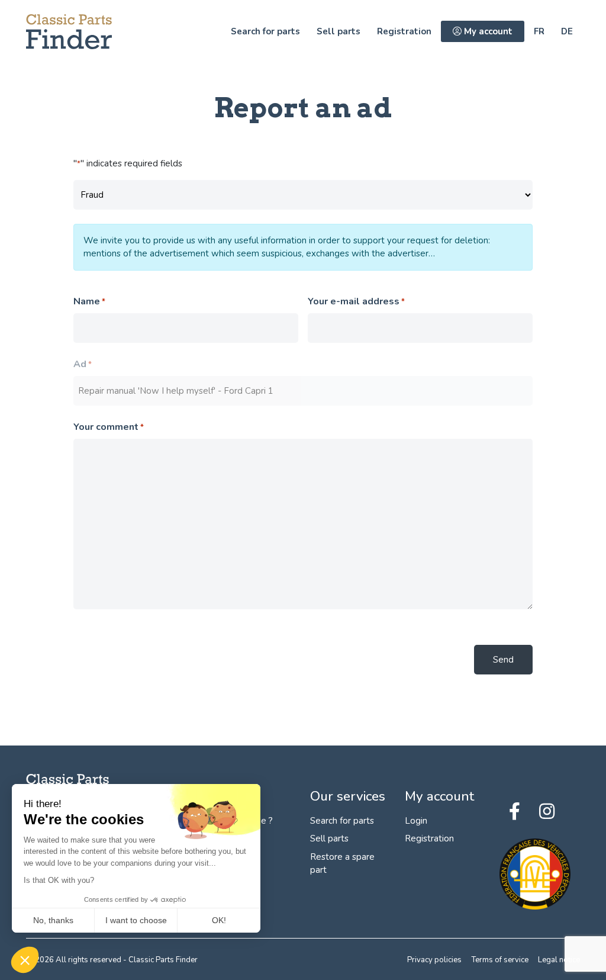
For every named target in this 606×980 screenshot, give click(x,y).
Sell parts (338, 31)
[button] (25, 960)
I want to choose (136, 920)
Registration (404, 31)
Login (416, 821)
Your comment (108, 426)
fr (539, 31)
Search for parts (265, 31)
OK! (219, 920)
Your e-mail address (356, 301)
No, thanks (53, 920)
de (567, 31)
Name (89, 301)
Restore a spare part (342, 863)
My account (487, 31)
